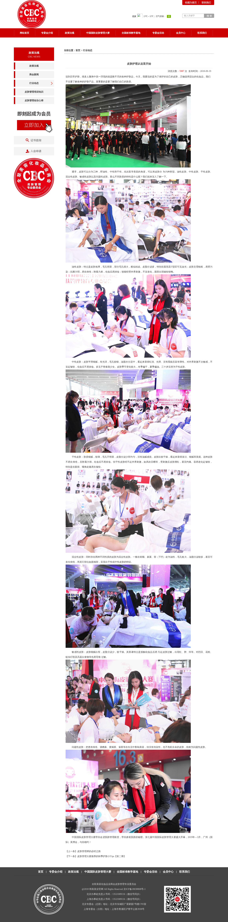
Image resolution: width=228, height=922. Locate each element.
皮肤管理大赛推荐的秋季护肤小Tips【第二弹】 (101, 856)
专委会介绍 (55, 871)
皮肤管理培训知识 (34, 92)
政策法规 (34, 66)
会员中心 (168, 871)
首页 (78, 50)
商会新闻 (34, 74)
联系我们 (184, 871)
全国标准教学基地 (127, 871)
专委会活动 (150, 871)
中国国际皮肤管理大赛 (97, 871)
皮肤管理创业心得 (34, 100)
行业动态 (34, 83)
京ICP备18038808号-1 (135, 889)
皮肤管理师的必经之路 (89, 851)
